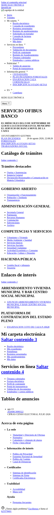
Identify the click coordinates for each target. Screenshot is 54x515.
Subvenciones (13, 222)
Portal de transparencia (17, 386)
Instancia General (15, 175)
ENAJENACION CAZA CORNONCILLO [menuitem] (24, 80)
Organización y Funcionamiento (21, 195)
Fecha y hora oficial (22, 443)
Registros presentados (17, 354)
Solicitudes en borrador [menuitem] (23, 34)
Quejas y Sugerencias (16, 172)
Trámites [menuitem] (11, 17)
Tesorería (11, 268)
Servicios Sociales (15, 245)
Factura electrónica (15, 381)
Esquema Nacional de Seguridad (27, 456)
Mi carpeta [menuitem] (12, 21)
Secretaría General (15, 212)
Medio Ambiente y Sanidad (19, 240)
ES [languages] (8, 90)
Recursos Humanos (16, 217)
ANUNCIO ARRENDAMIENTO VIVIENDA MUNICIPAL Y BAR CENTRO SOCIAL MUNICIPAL (29, 304)
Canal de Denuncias (22, 461)
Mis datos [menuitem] (17, 41)
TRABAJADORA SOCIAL (14, 146)
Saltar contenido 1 (9, 160)
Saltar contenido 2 (9, 282)
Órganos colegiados (16, 379)
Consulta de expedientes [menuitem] (24, 26)
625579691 (6, 511)
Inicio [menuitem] (9, 15)
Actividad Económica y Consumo (22, 250)
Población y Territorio (17, 197)
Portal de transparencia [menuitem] (23, 68)
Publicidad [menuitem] (12, 63)
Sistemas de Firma (21, 475)
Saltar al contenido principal (13, 2)
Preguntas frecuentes (22, 502)
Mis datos (11, 359)
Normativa (17, 437)
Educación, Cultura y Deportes (21, 253)
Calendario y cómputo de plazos (27, 440)
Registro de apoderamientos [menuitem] (25, 31)
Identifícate (6, 7)
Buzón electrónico (15, 346)
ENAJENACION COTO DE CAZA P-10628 (28, 327)
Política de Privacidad (22, 454)
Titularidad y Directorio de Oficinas (29, 435)
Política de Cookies (21, 459)
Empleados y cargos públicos (20, 391)
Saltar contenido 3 (19, 339)
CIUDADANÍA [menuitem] (20, 74)
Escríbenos (33, 509)
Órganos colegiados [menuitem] (22, 57)
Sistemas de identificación (24, 473)
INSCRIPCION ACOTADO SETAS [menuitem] (30, 84)
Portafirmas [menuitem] (18, 39)
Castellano (17, 92)
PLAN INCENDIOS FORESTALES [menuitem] (30, 77)
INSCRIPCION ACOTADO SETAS (18, 143)
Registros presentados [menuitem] (22, 28)
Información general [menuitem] (16, 71)
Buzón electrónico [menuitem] (21, 23)
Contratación (13, 220)
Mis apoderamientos (16, 357)
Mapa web (17, 492)
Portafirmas (12, 351)
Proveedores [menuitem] (18, 47)
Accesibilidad (19, 489)
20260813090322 (15, 411)
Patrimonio (12, 215)
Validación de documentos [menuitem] (25, 50)
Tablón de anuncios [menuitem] (21, 66)
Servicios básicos (14, 242)
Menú (4, 104)
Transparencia (13, 200)
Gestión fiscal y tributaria (18, 265)
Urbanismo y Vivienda (17, 237)
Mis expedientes (14, 349)
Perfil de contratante (16, 384)
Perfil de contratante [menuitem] (22, 52)
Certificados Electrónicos (24, 478)
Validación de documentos (19, 389)
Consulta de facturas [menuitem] (22, 36)
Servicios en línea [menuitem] (15, 44)
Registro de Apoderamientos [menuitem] (25, 55)
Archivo (10, 225)
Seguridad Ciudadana (16, 248)
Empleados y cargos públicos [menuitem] (26, 60)
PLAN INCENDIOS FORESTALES (11, 139)
